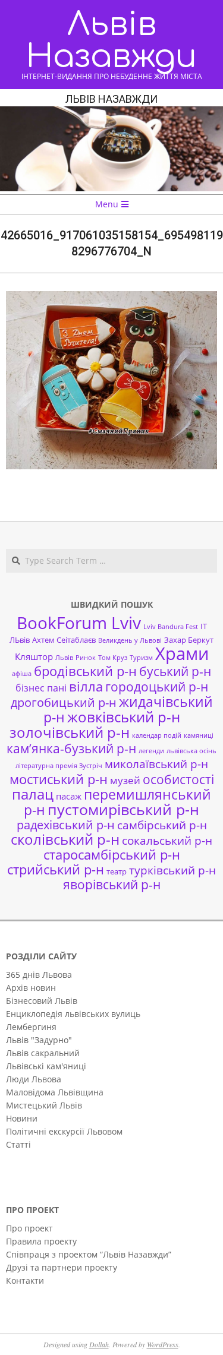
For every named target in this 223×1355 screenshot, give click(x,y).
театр (116, 871)
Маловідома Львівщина (54, 1092)
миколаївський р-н (156, 764)
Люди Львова (33, 1079)
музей (125, 780)
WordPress (162, 1344)
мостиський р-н (59, 779)
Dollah (99, 1344)
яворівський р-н (112, 884)
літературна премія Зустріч (58, 766)
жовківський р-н (123, 717)
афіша (22, 673)
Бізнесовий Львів (41, 1000)
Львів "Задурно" (39, 1040)
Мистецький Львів (44, 1105)
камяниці (198, 735)
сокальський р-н (167, 840)
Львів (64, 657)
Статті (18, 1144)
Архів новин (31, 987)
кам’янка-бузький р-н (71, 748)
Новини (21, 1118)
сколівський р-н (65, 839)
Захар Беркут (188, 639)
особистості (178, 779)
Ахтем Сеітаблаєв (64, 639)
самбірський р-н (162, 824)
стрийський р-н (55, 869)
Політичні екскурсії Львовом (64, 1131)
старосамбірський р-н (111, 854)
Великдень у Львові (130, 640)
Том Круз (112, 657)
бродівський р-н (85, 671)
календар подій (156, 735)
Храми (182, 653)
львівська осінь (191, 751)
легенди (151, 751)
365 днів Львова (39, 974)
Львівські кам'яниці (46, 1066)
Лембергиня (31, 1026)
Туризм (141, 657)
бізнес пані (41, 687)
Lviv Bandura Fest (170, 627)
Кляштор (34, 656)
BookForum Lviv (79, 622)
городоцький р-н (156, 686)
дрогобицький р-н (64, 702)
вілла (86, 686)
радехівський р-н (66, 825)
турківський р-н (172, 870)
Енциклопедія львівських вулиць (73, 1013)
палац (33, 794)
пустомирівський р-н (123, 809)
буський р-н (175, 671)
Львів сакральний (43, 1053)
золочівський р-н (70, 732)
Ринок (86, 657)
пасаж (68, 796)
